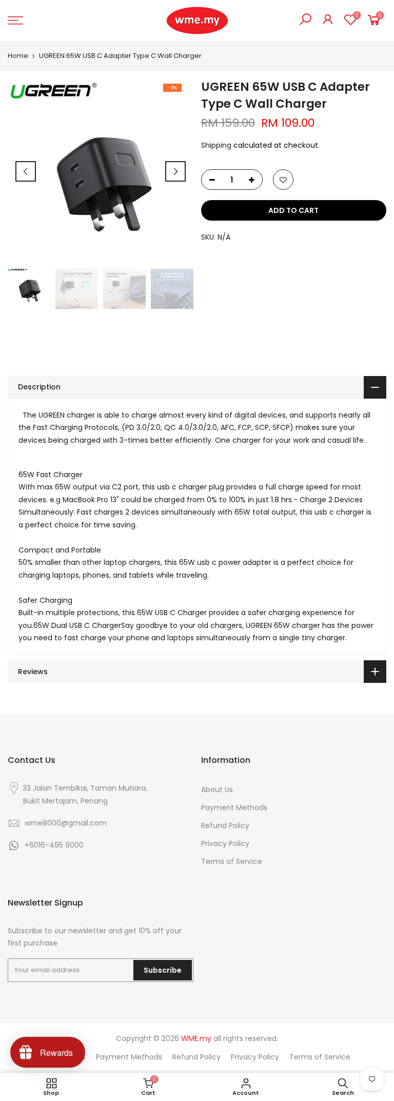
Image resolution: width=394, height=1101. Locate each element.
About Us (217, 789)
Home (18, 56)
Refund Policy (225, 825)
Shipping (216, 145)
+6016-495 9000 (54, 845)
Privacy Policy (225, 843)
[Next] (175, 171)
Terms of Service (231, 861)
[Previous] (25, 171)
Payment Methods (234, 807)
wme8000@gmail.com (66, 823)
